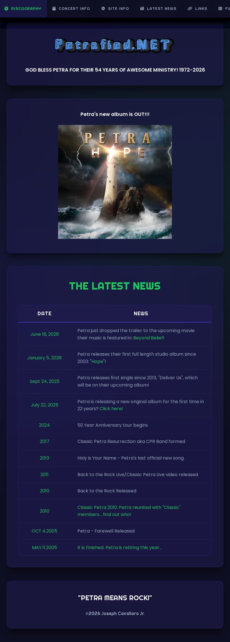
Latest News (161, 8)
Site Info (118, 8)
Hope (97, 361)
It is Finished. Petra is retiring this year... (119, 547)
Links (201, 8)
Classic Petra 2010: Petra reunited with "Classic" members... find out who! (129, 511)
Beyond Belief (148, 338)
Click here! (111, 408)
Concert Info (74, 8)
